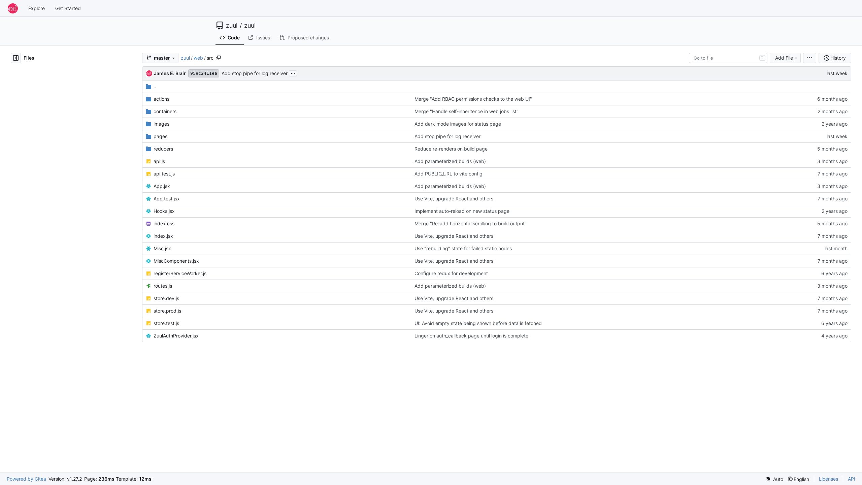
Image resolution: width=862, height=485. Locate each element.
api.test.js (164, 173)
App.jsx (162, 186)
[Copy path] (218, 58)
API (851, 479)
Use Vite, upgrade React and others (454, 198)
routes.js (163, 286)
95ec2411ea (203, 73)
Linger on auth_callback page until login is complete (471, 335)
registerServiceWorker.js (180, 273)
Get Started (68, 8)
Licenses (828, 479)
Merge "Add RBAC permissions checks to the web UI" (473, 99)
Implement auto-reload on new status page (462, 211)
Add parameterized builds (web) (450, 161)
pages (160, 136)
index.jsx (163, 236)
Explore (36, 8)
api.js (159, 161)
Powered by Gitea (26, 479)
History (838, 58)
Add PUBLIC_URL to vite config (449, 173)
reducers (163, 149)
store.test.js (166, 323)
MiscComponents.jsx (176, 261)
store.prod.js (167, 311)
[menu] (809, 58)
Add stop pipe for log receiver (255, 73)
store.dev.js (166, 298)
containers (165, 111)
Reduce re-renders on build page (451, 149)
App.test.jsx (167, 198)
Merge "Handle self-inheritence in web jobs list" (467, 111)
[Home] (12, 8)
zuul (231, 25)
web (198, 58)
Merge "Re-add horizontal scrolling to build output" (471, 223)
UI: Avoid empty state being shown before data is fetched (478, 323)
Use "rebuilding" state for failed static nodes (463, 248)
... (293, 72)
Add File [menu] (784, 58)
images (161, 124)
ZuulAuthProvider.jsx (176, 335)
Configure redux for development (451, 273)
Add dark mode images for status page (458, 124)
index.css (164, 223)
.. (155, 86)
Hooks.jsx (164, 211)
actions (161, 99)
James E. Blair (170, 73)
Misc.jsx (162, 248)
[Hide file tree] (16, 58)
